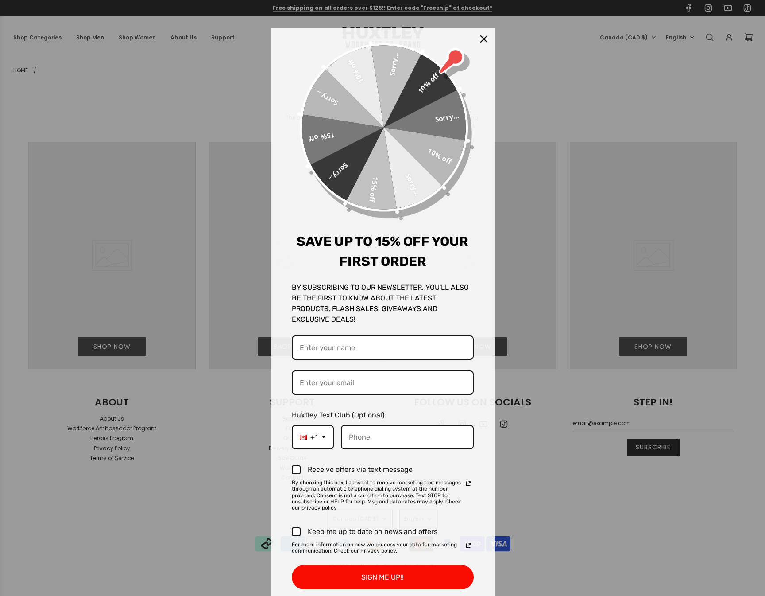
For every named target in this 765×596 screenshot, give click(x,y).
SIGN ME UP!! (382, 577)
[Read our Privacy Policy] (468, 483)
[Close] (484, 39)
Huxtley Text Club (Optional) (338, 415)
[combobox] (313, 437)
